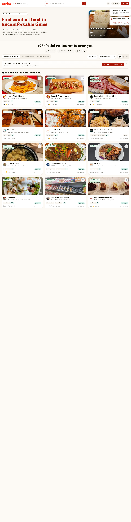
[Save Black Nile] (39, 112)
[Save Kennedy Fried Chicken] (83, 78)
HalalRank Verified (67, 51)
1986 (11, 56)
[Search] (84, 3)
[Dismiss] (127, 63)
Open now (51, 51)
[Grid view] (120, 56)
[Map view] (127, 56)
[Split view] (123, 56)
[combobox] (65, 3)
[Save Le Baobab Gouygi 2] (83, 146)
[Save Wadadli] (126, 146)
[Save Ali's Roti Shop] (39, 146)
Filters (93, 56)
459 (28, 56)
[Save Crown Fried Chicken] (39, 78)
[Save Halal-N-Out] (83, 112)
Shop (116, 3)
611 (43, 56)
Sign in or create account (113, 64)
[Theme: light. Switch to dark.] (108, 3)
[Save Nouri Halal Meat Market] (83, 180)
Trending (82, 51)
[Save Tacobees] (39, 180)
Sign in (125, 3)
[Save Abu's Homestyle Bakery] (126, 180)
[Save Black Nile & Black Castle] (126, 112)
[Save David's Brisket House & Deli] (126, 78)
